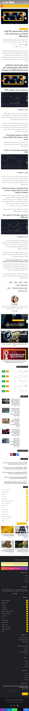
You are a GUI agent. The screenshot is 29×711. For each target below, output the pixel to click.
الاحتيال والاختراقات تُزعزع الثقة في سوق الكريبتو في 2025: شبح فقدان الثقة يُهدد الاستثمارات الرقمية (15, 432)
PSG (10, 282)
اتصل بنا (26, 579)
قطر (9, 288)
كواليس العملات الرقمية (6, 516)
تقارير (2, 520)
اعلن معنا (26, 581)
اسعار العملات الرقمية (5, 503)
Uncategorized (4, 511)
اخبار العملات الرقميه (21, 285)
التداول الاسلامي (4, 509)
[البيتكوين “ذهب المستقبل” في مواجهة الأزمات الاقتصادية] (7, 529)
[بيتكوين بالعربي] (8, 2)
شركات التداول (4, 498)
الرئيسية (26, 575)
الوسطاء (26, 654)
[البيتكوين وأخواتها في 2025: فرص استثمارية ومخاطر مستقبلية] (21, 529)
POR (15, 282)
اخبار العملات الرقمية (23, 28)
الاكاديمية (3, 494)
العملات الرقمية (4, 492)
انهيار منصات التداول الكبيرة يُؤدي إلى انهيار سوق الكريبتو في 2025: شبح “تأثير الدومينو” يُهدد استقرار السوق (15, 325)
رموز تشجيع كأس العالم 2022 (19, 288)
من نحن (26, 577)
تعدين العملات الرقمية (6, 518)
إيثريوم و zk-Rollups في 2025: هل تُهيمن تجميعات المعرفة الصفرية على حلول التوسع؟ (21, 550)
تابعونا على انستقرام (14, 568)
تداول (4, 371)
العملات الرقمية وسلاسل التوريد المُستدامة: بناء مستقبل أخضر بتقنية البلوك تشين (7, 550)
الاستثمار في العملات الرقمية (7, 611)
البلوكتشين (3, 505)
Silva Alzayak (14, 304)
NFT (20, 282)
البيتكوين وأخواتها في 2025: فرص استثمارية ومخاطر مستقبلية (22, 536)
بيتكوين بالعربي (10, 699)
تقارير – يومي (4, 496)
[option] (14, 321)
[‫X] (14, 593)
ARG (25, 282)
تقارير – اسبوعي (4, 514)
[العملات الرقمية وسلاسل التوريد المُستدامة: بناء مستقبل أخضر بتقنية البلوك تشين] (7, 544)
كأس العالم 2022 (22, 291)
